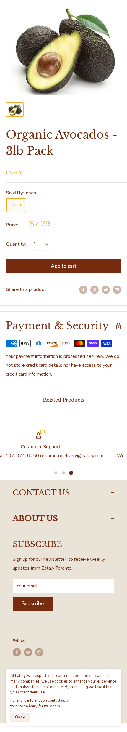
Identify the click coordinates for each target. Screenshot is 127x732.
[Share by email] (117, 289)
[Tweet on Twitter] (106, 289)
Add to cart (63, 266)
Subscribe (33, 603)
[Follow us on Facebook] (17, 652)
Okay (20, 717)
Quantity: (16, 244)
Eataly (14, 172)
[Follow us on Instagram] (39, 652)
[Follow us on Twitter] (28, 652)
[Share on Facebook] (83, 289)
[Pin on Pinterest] (94, 289)
